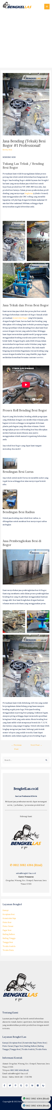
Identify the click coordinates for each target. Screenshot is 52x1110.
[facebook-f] (4, 1085)
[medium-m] (32, 1085)
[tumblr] (21, 1085)
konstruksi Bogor (20, 318)
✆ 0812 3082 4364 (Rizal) (26, 865)
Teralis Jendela (9, 946)
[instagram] (27, 1085)
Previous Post (16, 745)
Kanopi (6, 910)
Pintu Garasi (8, 926)
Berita (5, 149)
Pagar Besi (7, 930)
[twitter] (10, 1085)
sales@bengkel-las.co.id (26, 873)
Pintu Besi (7, 922)
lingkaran (29, 193)
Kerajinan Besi (9, 914)
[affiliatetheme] (43, 1085)
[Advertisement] (26, 38)
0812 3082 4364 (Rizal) (19, 1070)
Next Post (36, 745)
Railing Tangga (9, 938)
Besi (10, 149)
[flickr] (38, 1085)
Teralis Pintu (8, 950)
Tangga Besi (8, 942)
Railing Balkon (9, 934)
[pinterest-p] (16, 1085)
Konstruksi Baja (9, 918)
